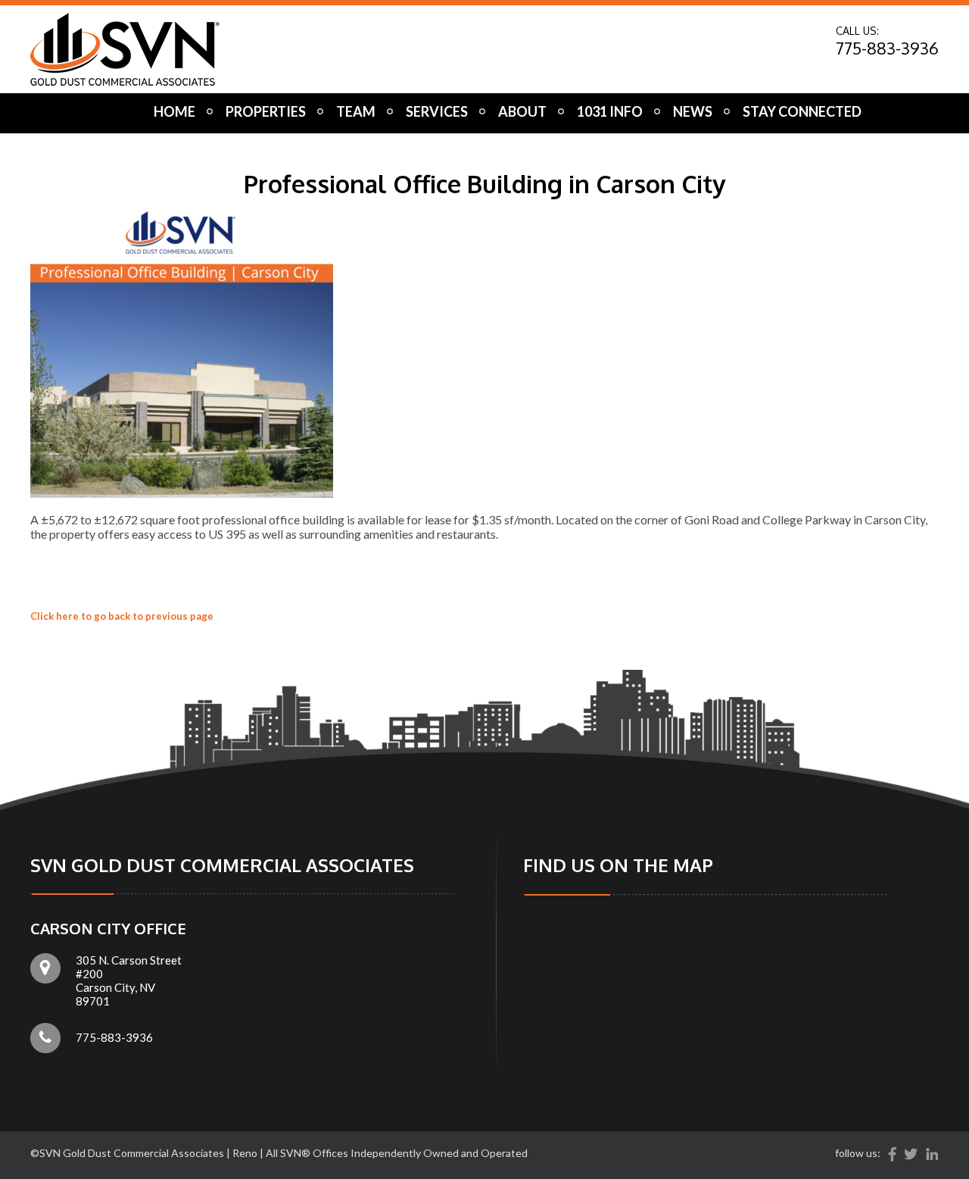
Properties (266, 111)
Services (437, 111)
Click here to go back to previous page (121, 616)
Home (174, 111)
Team (355, 111)
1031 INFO (610, 111)
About (522, 111)
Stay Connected (802, 111)
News (692, 111)
